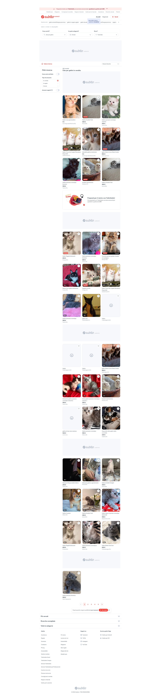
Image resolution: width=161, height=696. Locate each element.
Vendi (116, 17)
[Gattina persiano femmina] (72, 585)
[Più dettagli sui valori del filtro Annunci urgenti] (52, 90)
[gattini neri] (91, 308)
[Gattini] (111, 308)
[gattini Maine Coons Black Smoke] (111, 142)
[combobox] (54, 35)
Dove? (96, 31)
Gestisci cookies (45, 654)
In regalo (45, 83)
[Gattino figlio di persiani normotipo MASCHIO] (111, 504)
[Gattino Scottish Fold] (91, 110)
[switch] (58, 74)
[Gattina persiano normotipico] (91, 535)
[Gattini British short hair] (111, 535)
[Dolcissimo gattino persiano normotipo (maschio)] (72, 389)
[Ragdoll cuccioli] (91, 278)
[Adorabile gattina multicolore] (91, 142)
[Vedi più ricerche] (118, 22)
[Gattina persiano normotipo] (72, 308)
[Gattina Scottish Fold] (91, 504)
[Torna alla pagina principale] (50, 16)
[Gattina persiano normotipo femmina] (72, 173)
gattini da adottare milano (86, 22)
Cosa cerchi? (46, 31)
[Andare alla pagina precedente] (81, 604)
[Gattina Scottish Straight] (111, 472)
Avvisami (104, 610)
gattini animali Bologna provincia (57, 22)
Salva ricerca (48, 64)
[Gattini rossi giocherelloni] (72, 110)
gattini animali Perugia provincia (103, 22)
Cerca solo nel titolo (47, 74)
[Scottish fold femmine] (91, 173)
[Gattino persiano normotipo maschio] (111, 110)
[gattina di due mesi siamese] (72, 421)
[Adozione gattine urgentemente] (91, 472)
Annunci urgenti (46, 90)
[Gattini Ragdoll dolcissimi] (72, 247)
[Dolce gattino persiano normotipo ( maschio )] (91, 389)
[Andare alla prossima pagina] (102, 604)
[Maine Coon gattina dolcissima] (72, 278)
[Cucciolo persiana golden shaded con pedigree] (111, 247)
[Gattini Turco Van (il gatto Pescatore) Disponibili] (72, 142)
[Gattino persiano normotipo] (91, 421)
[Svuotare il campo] (64, 35)
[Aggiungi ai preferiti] (78, 97)
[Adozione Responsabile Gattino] (72, 472)
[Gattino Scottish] (72, 504)
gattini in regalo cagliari (73, 22)
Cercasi (45, 86)
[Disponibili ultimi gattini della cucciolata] (111, 421)
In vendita (45, 80)
